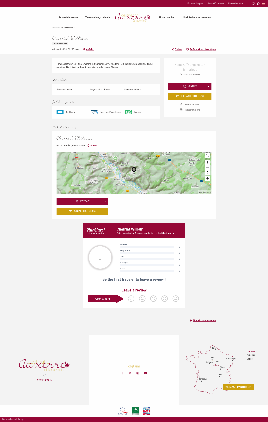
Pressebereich (235, 3)
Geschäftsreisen (216, 3)
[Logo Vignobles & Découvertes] (135, 411)
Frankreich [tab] (250, 351)
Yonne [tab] (250, 359)
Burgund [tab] (250, 355)
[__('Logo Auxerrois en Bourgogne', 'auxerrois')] (44, 365)
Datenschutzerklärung (12, 419)
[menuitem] (69, 17)
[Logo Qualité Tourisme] (123, 411)
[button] (258, 3)
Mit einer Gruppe (195, 3)
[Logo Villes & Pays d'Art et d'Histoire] (146, 411)
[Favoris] (253, 3)
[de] (264, 3)
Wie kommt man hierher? (238, 387)
